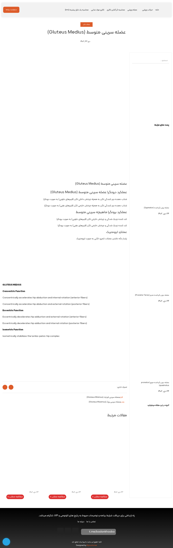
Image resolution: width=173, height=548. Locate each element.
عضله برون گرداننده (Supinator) (156, 207)
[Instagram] (75, 531)
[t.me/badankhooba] (84, 531)
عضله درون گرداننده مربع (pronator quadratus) (155, 384)
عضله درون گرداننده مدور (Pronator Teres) (152, 295)
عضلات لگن (86, 24)
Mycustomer (92, 545)
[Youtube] (68, 531)
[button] (150, 410)
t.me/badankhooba (102, 532)
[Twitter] (60, 531)
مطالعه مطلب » (99, 496)
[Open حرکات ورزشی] (141, 9)
